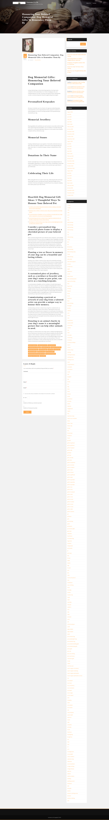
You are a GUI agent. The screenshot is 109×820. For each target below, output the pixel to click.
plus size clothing (71, 653)
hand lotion (69, 536)
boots (68, 293)
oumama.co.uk (32, 2)
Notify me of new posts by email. (30, 408)
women (69, 791)
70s (68, 234)
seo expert (69, 690)
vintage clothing (70, 766)
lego (68, 565)
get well (69, 440)
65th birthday (70, 229)
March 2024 (69, 183)
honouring (50, 349)
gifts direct (69, 460)
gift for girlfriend (70, 445)
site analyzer (70, 705)
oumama (30, 60)
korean (68, 558)
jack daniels (69, 548)
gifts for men (70, 496)
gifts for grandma (71, 482)
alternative (69, 259)
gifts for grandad (71, 479)
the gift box (69, 737)
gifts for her (69, 487)
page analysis (70, 629)
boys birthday (70, 303)
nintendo (69, 617)
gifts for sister (70, 506)
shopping (69, 700)
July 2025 (69, 143)
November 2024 (70, 163)
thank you (69, 732)
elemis (68, 403)
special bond (42, 355)
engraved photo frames (33, 349)
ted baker (69, 727)
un (68, 746)
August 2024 (70, 170)
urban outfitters (70, 756)
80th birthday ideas (71, 251)
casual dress (70, 320)
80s (68, 244)
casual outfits (70, 322)
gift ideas (69, 452)
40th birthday (70, 222)
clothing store (70, 357)
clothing (69, 352)
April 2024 (69, 180)
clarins (68, 345)
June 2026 (69, 117)
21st (68, 217)
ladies (68, 560)
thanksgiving (70, 734)
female (68, 428)
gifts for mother (70, 501)
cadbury (69, 310)
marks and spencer (71, 577)
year (68, 800)
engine (68, 411)
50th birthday (70, 224)
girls (68, 519)
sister (68, 702)
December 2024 (70, 161)
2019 (68, 215)
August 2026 (70, 112)
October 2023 (70, 195)
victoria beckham (71, 764)
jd (67, 550)
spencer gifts (70, 715)
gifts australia (70, 457)
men (68, 580)
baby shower (70, 276)
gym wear (69, 531)
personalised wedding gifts (73, 643)
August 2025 (70, 141)
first (68, 430)
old (68, 621)
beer (68, 283)
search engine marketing (72, 670)
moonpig (69, 590)
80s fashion (69, 247)
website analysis (70, 776)
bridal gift (69, 305)
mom (68, 587)
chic (68, 330)
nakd (68, 599)
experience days (70, 416)
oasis (68, 619)
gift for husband (70, 447)
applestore (69, 271)
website (69, 773)
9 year (68, 254)
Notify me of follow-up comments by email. (32, 403)
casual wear (69, 325)
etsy (68, 413)
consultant (69, 367)
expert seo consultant (72, 418)
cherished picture (51, 345)
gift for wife (69, 450)
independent (70, 545)
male (68, 575)
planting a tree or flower (33, 355)
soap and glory (70, 712)
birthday (69, 288)
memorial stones (41, 351)
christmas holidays (71, 342)
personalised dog (71, 636)
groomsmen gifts (71, 528)
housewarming (70, 538)
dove (68, 389)
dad (68, 374)
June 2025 (69, 146)
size (68, 710)
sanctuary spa (70, 666)
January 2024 (70, 188)
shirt (68, 697)
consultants (69, 369)
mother (69, 592)
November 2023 (70, 192)
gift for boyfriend (71, 443)
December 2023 (70, 190)
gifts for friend (70, 472)
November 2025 (70, 134)
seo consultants (70, 688)
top (68, 739)
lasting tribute (57, 349)
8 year (68, 239)
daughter (69, 376)
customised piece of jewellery (34, 347)
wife (68, 786)
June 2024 (69, 175)
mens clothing (70, 585)
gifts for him (70, 489)
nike (68, 612)
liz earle (69, 568)
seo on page (70, 692)
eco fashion (69, 398)
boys (68, 300)
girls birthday (70, 521)
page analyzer (70, 631)
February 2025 (70, 156)
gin (68, 514)
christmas (69, 340)
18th (68, 212)
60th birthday (70, 227)
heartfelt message (43, 349)
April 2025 (69, 151)
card (68, 313)
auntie (68, 273)
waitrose (69, 771)
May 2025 (69, 148)
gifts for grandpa (71, 484)
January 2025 (70, 158)
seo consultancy (70, 685)
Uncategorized (70, 751)
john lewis (69, 553)
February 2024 (70, 185)
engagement (70, 408)
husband (69, 543)
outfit (68, 626)
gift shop (69, 455)
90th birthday (70, 256)
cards (68, 315)
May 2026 (69, 119)
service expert (70, 695)
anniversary (69, 266)
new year (69, 604)
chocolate (69, 335)
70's (68, 232)
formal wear (70, 433)
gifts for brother (70, 465)
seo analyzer (70, 680)
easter (68, 396)
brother (69, 308)
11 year (69, 205)
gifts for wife (70, 509)
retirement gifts (70, 658)
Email (25, 387)
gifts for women (70, 511)
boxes (68, 296)
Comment (25, 371)
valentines (69, 761)
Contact (94, 3)
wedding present (71, 781)
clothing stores (70, 359)
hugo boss (69, 541)
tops (68, 742)
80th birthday (70, 249)
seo (68, 678)
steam (68, 719)
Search (70, 39)
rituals (68, 661)
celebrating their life (42, 345)
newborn (69, 607)
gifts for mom (70, 499)
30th (68, 220)
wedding (69, 778)
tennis (68, 729)
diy (68, 384)
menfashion (69, 582)
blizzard (69, 291)
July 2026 (69, 114)
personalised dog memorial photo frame (36, 353)
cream (68, 372)
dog (35, 60)
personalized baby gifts (72, 646)
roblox (68, 663)
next (68, 609)
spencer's (69, 717)
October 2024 (70, 166)
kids (68, 555)
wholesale (69, 783)
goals (68, 523)
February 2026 (70, 126)
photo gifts (69, 648)
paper (68, 634)
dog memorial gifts (45, 347)
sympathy (39, 60)
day (68, 379)
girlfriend (69, 516)
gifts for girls (70, 477)
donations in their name (56, 347)
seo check (69, 683)
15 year (69, 207)
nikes (68, 614)
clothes (69, 347)
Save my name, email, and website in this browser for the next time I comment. (40, 393)
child (68, 332)
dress (68, 391)
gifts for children (70, 467)
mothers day (70, 594)
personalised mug (71, 641)
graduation (69, 526)
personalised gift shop (72, 639)
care (68, 318)
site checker (69, 707)
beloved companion (32, 345)
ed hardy (69, 401)
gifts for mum (70, 504)
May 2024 (69, 178)
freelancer (69, 435)
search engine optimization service (74, 675)
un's (68, 749)
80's (68, 242)
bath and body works (71, 278)
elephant (69, 406)
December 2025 (70, 131)
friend (68, 438)
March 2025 (69, 153)
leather (68, 563)
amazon (69, 264)
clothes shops (70, 349)
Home (85, 14)
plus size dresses (71, 656)
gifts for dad (70, 470)
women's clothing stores (72, 793)
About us (88, 3)
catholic (69, 327)
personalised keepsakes (50, 353)
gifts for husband (71, 492)
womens (69, 795)
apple (68, 269)
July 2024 (69, 173)
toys (68, 744)
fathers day (69, 425)
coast (68, 362)
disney (68, 381)
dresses (69, 394)
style (68, 722)
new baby (69, 602)
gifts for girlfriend (71, 474)
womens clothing (71, 798)
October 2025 (70, 136)
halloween (69, 533)
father (68, 421)
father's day (69, 423)
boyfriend (69, 298)
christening (69, 337)
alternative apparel (71, 261)
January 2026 (70, 129)
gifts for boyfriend (71, 462)
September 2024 (70, 168)
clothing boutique (71, 354)
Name (25, 382)
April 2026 (69, 121)
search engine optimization (73, 673)
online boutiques (71, 624)
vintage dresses (70, 768)
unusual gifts (70, 754)
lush (68, 570)
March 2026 (69, 124)
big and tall (69, 286)
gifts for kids (70, 494)
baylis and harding (71, 281)
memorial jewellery (32, 351)
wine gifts (69, 788)
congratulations (70, 364)
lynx (68, 572)
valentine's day (70, 759)
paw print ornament (50, 351)
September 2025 (70, 139)
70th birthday (70, 237)
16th (68, 210)
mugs (68, 597)
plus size (69, 651)
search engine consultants (73, 668)
